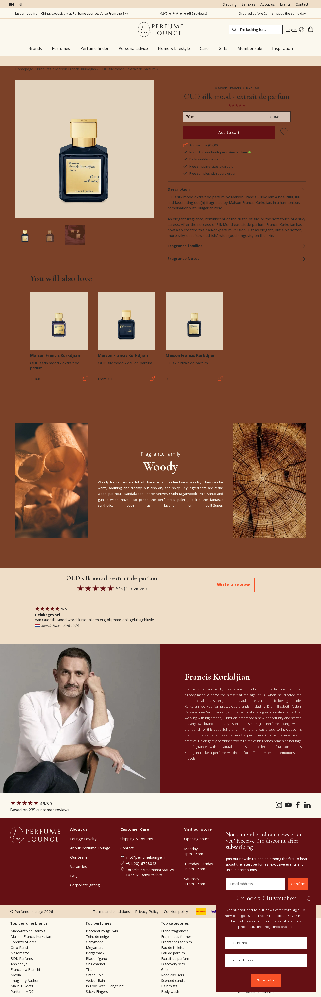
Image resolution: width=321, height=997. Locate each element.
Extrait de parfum (175, 958)
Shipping (229, 4)
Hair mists (169, 986)
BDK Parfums (22, 958)
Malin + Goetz (22, 986)
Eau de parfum (173, 953)
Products (44, 69)
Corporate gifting (85, 884)
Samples (248, 4)
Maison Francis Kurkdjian (75, 69)
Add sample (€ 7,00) (203, 145)
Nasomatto (20, 953)
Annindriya (19, 964)
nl (20, 4)
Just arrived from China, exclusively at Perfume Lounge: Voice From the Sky (71, 13)
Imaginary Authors (25, 980)
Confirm (298, 883)
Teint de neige (97, 936)
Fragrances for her (176, 936)
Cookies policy (176, 911)
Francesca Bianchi (25, 969)
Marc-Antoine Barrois (28, 931)
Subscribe (266, 980)
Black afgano (96, 958)
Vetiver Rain (95, 980)
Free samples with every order (212, 173)
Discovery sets (173, 964)
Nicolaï (16, 975)
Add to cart (229, 132)
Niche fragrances (175, 931)
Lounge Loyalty (83, 838)
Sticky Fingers (97, 991)
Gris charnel (95, 964)
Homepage (24, 69)
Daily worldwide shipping (208, 159)
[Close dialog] (309, 898)
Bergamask (95, 953)
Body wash (170, 991)
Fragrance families (185, 245)
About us (267, 4)
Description (179, 189)
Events (285, 4)
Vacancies (78, 866)
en (11, 4)
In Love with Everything (104, 986)
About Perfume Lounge (90, 847)
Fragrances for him (176, 942)
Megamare (95, 947)
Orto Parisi (19, 947)
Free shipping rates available (211, 166)
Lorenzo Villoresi (24, 942)
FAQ (73, 875)
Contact (302, 4)
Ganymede (94, 942)
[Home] (160, 29)
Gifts (165, 969)
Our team (78, 857)
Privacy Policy (147, 911)
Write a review (233, 584)
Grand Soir (94, 975)
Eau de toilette (173, 947)
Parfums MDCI (23, 991)
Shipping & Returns (136, 838)
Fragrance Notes (183, 258)
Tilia (89, 969)
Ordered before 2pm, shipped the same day (272, 13)
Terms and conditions (111, 911)
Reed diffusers (172, 975)
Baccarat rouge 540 (102, 931)
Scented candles (174, 980)
